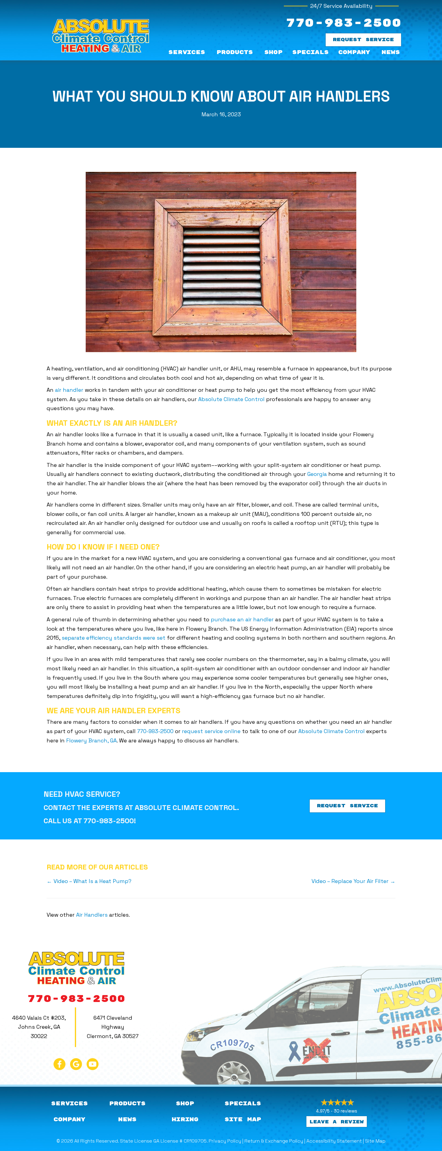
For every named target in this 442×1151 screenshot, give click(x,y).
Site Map (375, 1141)
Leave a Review (336, 1122)
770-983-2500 (343, 23)
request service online (211, 731)
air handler (69, 389)
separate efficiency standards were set (113, 637)
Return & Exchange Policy (273, 1141)
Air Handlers (92, 914)
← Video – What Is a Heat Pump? (89, 881)
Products (234, 52)
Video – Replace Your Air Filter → (353, 881)
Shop (273, 52)
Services (186, 52)
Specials (310, 52)
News (391, 52)
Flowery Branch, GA (91, 740)
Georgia (317, 473)
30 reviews (345, 1111)
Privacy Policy (225, 1141)
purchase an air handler (242, 619)
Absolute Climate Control (231, 399)
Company (354, 52)
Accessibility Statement (334, 1141)
